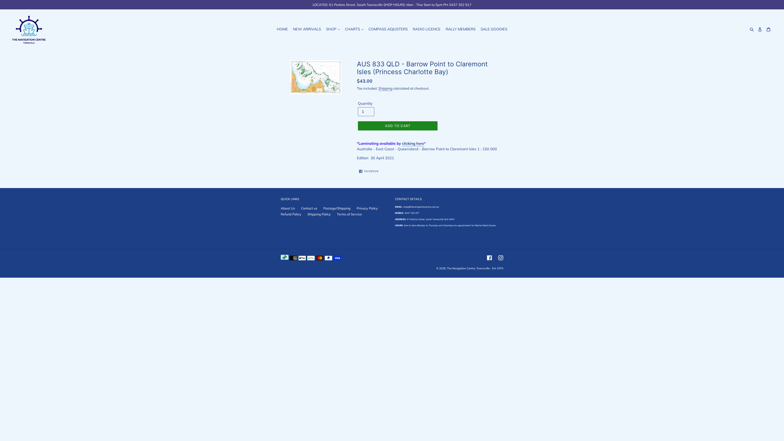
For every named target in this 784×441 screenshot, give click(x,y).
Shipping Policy (319, 214)
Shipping (385, 88)
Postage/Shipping (337, 208)
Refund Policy (291, 214)
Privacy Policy (367, 208)
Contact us (309, 208)
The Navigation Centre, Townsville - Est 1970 (475, 268)
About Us (288, 208)
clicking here (413, 143)
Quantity (365, 103)
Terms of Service (349, 214)
